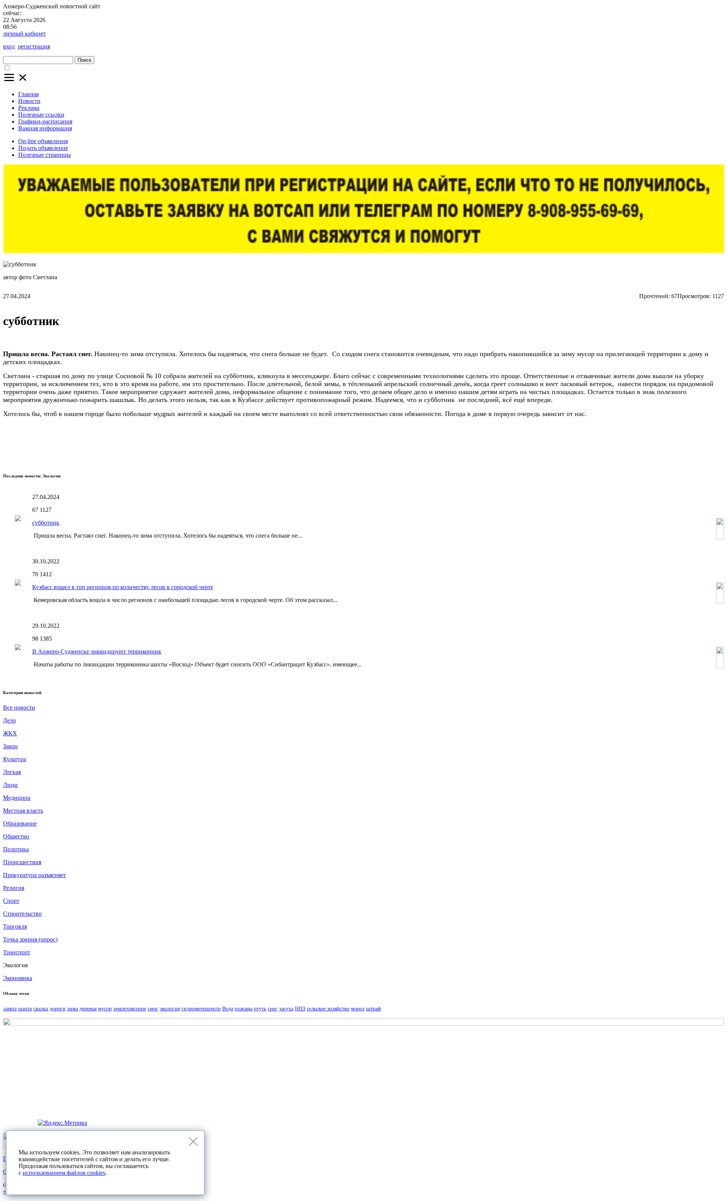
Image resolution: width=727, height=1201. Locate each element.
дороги (58, 1009)
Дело (9, 720)
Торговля (15, 926)
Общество (16, 836)
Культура (14, 759)
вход (9, 46)
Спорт (11, 901)
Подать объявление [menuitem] (43, 148)
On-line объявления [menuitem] (43, 141)
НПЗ (300, 1009)
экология (170, 1009)
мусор (105, 1009)
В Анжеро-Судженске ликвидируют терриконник (96, 651)
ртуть (260, 1009)
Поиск (84, 60)
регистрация (34, 46)
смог (153, 1009)
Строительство (22, 913)
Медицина (16, 797)
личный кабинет (24, 33)
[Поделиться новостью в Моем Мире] (688, 458)
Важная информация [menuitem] (45, 128)
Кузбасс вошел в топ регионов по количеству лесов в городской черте (122, 587)
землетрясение (129, 1009)
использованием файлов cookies (64, 1173)
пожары (244, 1009)
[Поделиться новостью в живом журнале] (674, 458)
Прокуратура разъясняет (34, 875)
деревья (88, 1009)
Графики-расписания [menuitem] (45, 121)
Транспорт (16, 952)
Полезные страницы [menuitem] (44, 155)
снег (273, 1009)
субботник (45, 522)
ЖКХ (10, 733)
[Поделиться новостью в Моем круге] (716, 458)
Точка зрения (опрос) (30, 939)
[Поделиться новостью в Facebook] (702, 458)
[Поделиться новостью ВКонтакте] (646, 458)
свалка (40, 1009)
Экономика (17, 978)
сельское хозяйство (328, 1009)
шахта (25, 1009)
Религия (13, 888)
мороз (358, 1009)
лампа (10, 1009)
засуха (286, 1009)
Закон (10, 746)
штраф (373, 1009)
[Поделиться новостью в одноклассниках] (632, 458)
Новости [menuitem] (29, 101)
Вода (227, 1009)
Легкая (12, 772)
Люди (10, 785)
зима (72, 1009)
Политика (16, 849)
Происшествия (22, 862)
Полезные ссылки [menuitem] (41, 114)
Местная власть (23, 810)
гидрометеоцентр (201, 1009)
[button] (16, 81)
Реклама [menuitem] (28, 108)
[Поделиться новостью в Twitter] (660, 458)
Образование (20, 823)
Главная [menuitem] (28, 94)
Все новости (19, 707)
